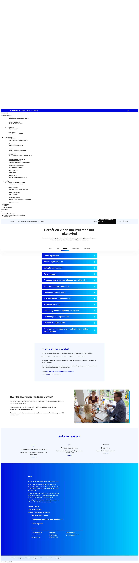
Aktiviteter (6, 204)
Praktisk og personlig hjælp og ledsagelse (61, 311)
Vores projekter (18, 188)
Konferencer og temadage (16, 166)
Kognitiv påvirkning (52, 304)
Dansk (6, 209)
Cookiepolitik (58, 558)
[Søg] (1, 211)
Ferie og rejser (50, 274)
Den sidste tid (75, 248)
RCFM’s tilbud (18, 176)
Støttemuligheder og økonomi (56, 317)
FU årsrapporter (13, 202)
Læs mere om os (33, 506)
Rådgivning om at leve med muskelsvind (14, 215)
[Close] (128, 110)
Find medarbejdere (16, 123)
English (3, 209)
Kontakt (13, 128)
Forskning (6, 181)
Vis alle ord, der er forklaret (106, 219)
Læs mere (33, 457)
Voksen (65, 248)
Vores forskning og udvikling (17, 183)
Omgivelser (20, 155)
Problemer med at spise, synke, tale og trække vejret (65, 280)
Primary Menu (4, 113)
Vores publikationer (14, 193)
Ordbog (95, 221)
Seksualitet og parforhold (54, 323)
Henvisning (16, 144)
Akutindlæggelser (18, 139)
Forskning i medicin (20, 198)
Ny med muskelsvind (9, 213)
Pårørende (87, 248)
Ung (57, 248)
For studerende (7, 207)
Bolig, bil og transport (53, 268)
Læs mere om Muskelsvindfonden (39, 512)
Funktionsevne (17, 149)
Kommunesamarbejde (19, 161)
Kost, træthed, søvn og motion (56, 286)
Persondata (48, 558)
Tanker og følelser (51, 256)
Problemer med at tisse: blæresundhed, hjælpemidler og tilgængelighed (67, 330)
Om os (19, 118)
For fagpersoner (8, 137)
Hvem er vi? (8, 115)
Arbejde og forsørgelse (53, 262)
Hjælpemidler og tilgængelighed (57, 298)
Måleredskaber (13, 171)
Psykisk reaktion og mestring (17, 159)
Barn (50, 248)
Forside (12, 221)
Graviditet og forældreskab (55, 292)
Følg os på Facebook (34, 509)
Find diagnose (7, 216)
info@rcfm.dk (38, 532)
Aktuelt (5, 205)
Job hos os (16, 133)
